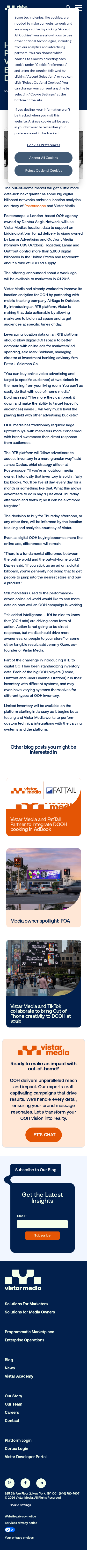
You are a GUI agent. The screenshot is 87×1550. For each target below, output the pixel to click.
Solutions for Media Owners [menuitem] (30, 1312)
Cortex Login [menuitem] (16, 1448)
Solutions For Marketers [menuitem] (26, 1304)
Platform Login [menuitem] (18, 1440)
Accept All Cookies (43, 158)
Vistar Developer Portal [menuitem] (26, 1457)
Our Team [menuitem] (13, 1404)
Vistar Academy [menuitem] (19, 1376)
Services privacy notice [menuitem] (21, 1523)
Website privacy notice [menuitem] (20, 1516)
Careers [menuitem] (12, 1412)
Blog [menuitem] (9, 1360)
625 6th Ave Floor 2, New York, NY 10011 (31, 1493)
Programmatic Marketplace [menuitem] (29, 1332)
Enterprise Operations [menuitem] (24, 1340)
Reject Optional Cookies (43, 170)
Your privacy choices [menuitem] (19, 1537)
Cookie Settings (20, 1505)
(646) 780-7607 (69, 1493)
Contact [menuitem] (12, 1420)
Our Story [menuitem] (13, 1396)
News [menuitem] (10, 1368)
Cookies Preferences (43, 145)
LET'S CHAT (43, 1134)
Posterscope (35, 206)
